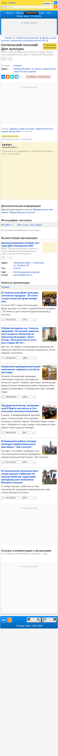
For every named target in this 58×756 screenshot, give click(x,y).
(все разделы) (26, 131)
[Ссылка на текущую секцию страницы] (26, 49)
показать (18, 65)
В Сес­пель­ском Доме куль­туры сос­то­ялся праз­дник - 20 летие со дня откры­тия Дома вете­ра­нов (20, 297)
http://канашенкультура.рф (26, 272)
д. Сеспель (37, 69)
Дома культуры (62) (10, 136)
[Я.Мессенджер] (12, 77)
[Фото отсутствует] (49, 247)
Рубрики (5, 287)
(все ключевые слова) (10, 139)
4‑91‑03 (17, 268)
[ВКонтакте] (3, 77)
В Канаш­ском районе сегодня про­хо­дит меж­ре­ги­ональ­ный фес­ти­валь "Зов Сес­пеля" (18, 444)
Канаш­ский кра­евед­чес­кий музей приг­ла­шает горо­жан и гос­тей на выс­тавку (20, 369)
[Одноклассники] (8, 77)
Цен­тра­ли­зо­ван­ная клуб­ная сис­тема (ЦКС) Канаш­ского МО (20, 244)
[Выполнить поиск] (3, 7)
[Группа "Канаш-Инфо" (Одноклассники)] (56, 7)
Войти (12, 3)
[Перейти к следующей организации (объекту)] (50, 46)
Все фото (6, 225)
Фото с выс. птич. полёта (29, 225)
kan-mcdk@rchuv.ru (23, 275)
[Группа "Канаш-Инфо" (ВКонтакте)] (56, 3)
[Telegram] (17, 77)
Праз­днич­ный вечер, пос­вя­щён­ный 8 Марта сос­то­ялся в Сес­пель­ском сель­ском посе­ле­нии (20, 408)
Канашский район (22, 69)
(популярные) (27, 139)
